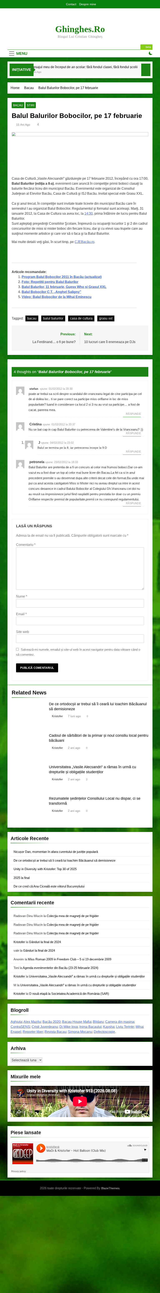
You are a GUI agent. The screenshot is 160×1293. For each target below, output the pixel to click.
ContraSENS (20, 1027)
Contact (71, 4)
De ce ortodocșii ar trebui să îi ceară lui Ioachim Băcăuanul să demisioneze (64, 860)
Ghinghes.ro (80, 29)
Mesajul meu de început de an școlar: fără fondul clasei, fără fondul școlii (66, 67)
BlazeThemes (110, 1188)
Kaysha (108, 1027)
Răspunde (133, 413)
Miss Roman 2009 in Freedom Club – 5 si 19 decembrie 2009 (69, 959)
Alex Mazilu (32, 1022)
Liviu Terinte (125, 1027)
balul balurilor (53, 318)
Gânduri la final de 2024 (45, 942)
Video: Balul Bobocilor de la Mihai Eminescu (56, 297)
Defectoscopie (104, 1032)
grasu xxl (105, 318)
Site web (22, 632)
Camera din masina (119, 1022)
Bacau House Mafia (76, 1022)
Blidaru (98, 1022)
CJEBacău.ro (84, 242)
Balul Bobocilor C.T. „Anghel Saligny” (51, 292)
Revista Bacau (55, 1032)
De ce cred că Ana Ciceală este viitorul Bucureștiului (49, 886)
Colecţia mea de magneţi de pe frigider (73, 916)
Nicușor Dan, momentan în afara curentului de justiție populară (56, 851)
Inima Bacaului (90, 1027)
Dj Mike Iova (68, 1027)
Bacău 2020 (51, 1022)
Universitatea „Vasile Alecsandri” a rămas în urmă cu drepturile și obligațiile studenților (87, 976)
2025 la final (22, 878)
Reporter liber (33, 1032)
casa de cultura (81, 318)
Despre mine (87, 4)
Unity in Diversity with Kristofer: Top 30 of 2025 (45, 869)
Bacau (18, 105)
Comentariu (25, 544)
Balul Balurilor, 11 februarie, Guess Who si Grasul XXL (64, 287)
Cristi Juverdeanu (45, 1027)
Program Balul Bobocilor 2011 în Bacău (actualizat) (62, 277)
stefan (33, 388)
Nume (21, 596)
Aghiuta (16, 1022)
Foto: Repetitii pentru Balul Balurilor (50, 282)
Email (21, 614)
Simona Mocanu (80, 1032)
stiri (30, 105)
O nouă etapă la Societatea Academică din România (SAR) (69, 993)
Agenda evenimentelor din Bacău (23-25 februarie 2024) (60, 968)
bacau (31, 318)
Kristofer (57, 716)
